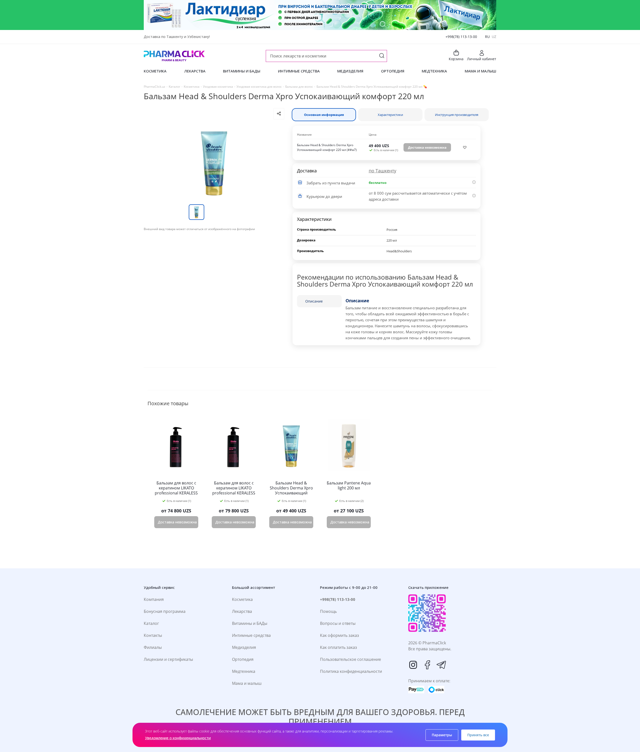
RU (487, 36)
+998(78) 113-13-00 (461, 36)
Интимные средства (251, 635)
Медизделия (244, 647)
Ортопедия (243, 659)
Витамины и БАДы (249, 623)
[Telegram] (441, 665)
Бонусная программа (165, 611)
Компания (154, 599)
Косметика (242, 599)
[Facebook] (427, 665)
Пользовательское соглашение (350, 659)
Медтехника (243, 671)
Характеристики (390, 114)
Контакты (153, 635)
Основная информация (324, 114)
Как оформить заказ (339, 635)
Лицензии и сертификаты (168, 659)
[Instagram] (413, 665)
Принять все (478, 735)
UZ (494, 36)
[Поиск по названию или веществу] (382, 56)
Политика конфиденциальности (351, 671)
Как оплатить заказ (338, 647)
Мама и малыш (247, 683)
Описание (314, 301)
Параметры (442, 735)
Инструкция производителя (456, 114)
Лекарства (242, 611)
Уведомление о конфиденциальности (178, 738)
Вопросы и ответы (338, 623)
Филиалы (153, 647)
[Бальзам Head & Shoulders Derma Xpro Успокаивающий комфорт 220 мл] (214, 162)
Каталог (151, 623)
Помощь (328, 611)
